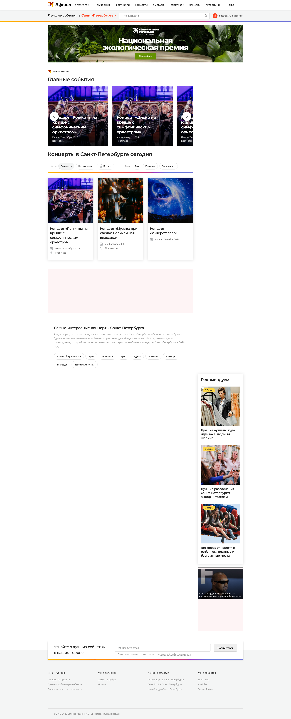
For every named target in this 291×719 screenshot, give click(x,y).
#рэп (123, 356)
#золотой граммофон (69, 356)
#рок (91, 356)
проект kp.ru (82, 5)
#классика (107, 356)
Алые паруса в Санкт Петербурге (166, 679)
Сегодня (65, 166)
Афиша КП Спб (60, 71)
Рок (137, 166)
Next (186, 116)
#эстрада (62, 364)
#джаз (137, 356)
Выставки (159, 5)
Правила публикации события (65, 684)
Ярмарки (195, 5)
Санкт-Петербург (107, 679)
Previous (54, 116)
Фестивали (123, 5)
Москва (102, 684)
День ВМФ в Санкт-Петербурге (165, 684)
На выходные (85, 166)
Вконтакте (203, 679)
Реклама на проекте (59, 679)
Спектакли (177, 5)
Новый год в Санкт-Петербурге (165, 689)
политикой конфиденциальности (176, 654)
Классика (150, 166)
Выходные (103, 5)
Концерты (141, 5)
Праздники (213, 5)
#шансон (153, 356)
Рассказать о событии (231, 15)
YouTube (202, 684)
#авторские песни (84, 364)
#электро (171, 356)
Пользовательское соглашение (65, 689)
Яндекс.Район (205, 689)
